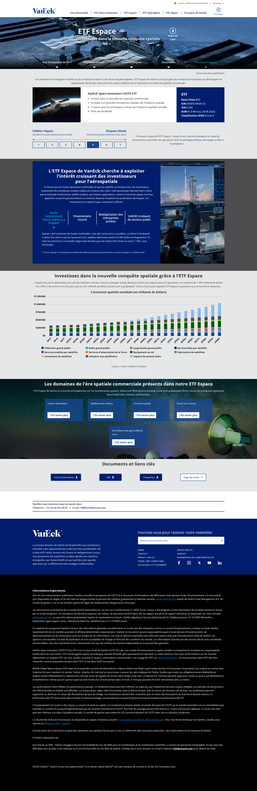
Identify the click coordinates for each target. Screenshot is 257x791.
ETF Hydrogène (151, 12)
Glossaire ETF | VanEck (57, 723)
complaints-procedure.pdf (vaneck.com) (141, 719)
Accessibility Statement (152, 565)
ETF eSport (172, 12)
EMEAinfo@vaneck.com (93, 507)
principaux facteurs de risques (198, 139)
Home (141, 550)
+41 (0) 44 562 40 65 (57, 507)
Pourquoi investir (94, 62)
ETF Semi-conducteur (106, 12)
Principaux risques (206, 62)
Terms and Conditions (151, 561)
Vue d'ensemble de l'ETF (57, 62)
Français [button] (217, 3)
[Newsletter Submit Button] (221, 540)
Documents (169, 62)
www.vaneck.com (166, 598)
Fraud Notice (185, 550)
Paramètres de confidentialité (195, 557)
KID (219, 139)
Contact (143, 554)
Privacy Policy (146, 557)
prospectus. (178, 143)
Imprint (181, 554)
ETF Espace (130, 12)
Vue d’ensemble (79, 12)
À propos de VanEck (195, 12)
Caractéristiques (132, 62)
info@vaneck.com (183, 748)
